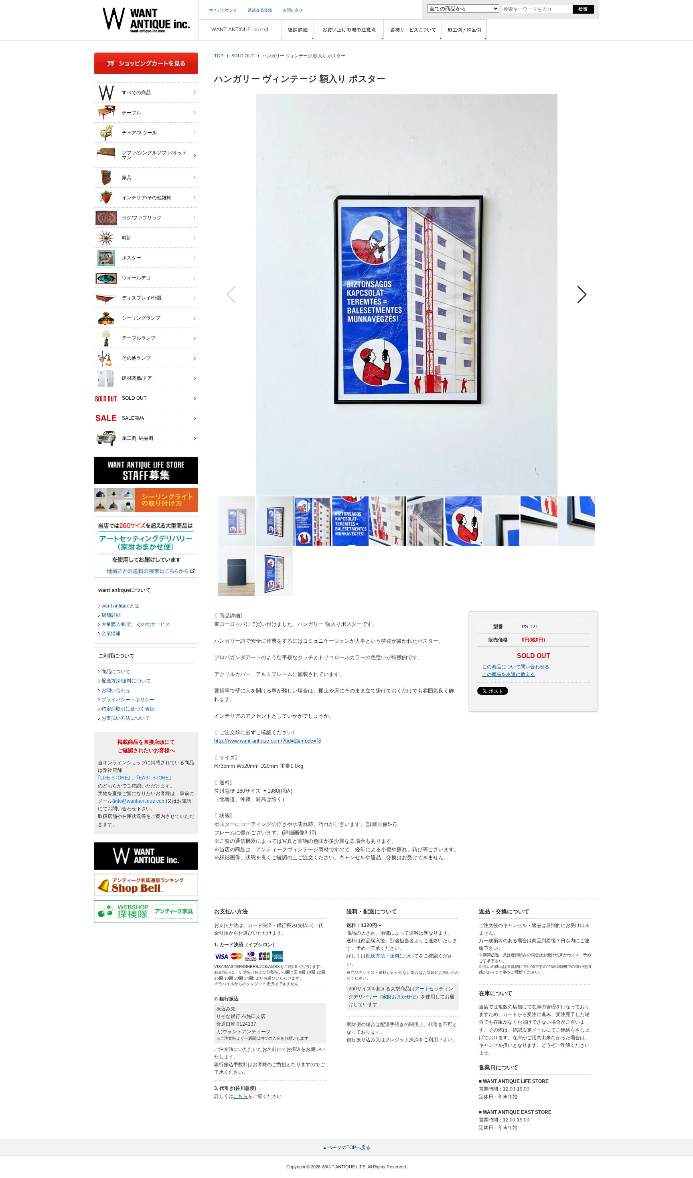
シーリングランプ (141, 318)
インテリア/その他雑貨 (146, 197)
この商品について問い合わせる (515, 667)
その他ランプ (136, 358)
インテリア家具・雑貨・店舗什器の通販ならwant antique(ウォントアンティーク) (146, 20)
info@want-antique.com (140, 801)
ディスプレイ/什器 (142, 298)
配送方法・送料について (392, 956)
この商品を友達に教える (508, 674)
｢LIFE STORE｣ (114, 778)
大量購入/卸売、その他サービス (135, 624)
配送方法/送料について (126, 681)
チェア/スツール (139, 133)
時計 (127, 238)
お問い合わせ (115, 690)
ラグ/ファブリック (142, 218)
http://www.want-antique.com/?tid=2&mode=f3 (267, 741)
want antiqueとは (120, 606)
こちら (240, 1096)
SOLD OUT (242, 55)
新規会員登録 (260, 10)
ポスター (131, 258)
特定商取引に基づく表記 (127, 709)
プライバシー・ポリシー (127, 699)
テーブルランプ (139, 338)
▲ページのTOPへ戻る (346, 1147)
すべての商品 (136, 92)
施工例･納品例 (137, 438)
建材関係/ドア (137, 378)
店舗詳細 (111, 615)
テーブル (131, 112)
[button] (582, 295)
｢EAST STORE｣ (153, 778)
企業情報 (111, 633)
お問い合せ (293, 10)
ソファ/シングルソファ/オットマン (154, 155)
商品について (115, 671)
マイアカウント (223, 10)
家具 (127, 177)
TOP (218, 55)
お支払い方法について (125, 718)
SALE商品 (133, 418)
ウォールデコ (136, 278)
